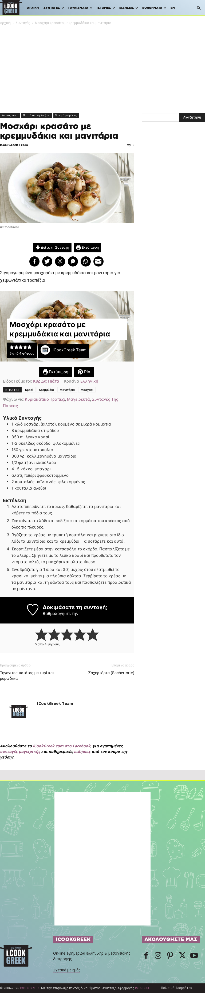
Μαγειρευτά (78, 399)
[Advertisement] (102, 65)
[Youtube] (194, 956)
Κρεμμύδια (46, 390)
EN (173, 7)
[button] (198, 8)
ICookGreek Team (14, 145)
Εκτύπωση (90, 247)
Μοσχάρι (87, 390)
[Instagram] (158, 956)
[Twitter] (182, 956)
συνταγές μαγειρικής (20, 751)
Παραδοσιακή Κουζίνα (36, 115)
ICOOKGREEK (30, 988)
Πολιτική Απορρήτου (176, 988)
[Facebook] (146, 956)
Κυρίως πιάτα (10, 115)
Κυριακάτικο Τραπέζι (45, 399)
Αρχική (33, 7)
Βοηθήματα (152, 7)
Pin (86, 371)
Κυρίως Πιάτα (46, 381)
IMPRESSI (142, 988)
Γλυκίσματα (78, 7)
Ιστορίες (104, 7)
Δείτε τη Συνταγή (54, 247)
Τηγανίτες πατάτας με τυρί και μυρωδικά (27, 675)
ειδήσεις (82, 751)
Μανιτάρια (67, 390)
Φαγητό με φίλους (66, 115)
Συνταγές (52, 7)
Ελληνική (89, 381)
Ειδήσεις (126, 7)
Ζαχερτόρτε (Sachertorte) (111, 672)
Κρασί (29, 390)
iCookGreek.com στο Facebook (61, 745)
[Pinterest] (170, 956)
